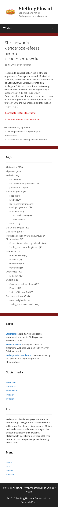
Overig (9, 279)
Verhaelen (18, 219)
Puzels (12, 287)
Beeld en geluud (14, 191)
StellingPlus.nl (35, 8)
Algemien (25, 127)
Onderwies (11, 271)
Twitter (10, 394)
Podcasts (14, 211)
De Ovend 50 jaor (15, 227)
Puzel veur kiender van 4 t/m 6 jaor (22, 119)
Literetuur (11, 251)
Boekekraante (16, 255)
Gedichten (14, 263)
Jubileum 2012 (16, 187)
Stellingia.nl (11, 333)
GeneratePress (29, 502)
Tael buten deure (15, 296)
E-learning (14, 275)
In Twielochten (20, 215)
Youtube (10, 398)
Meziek (13, 199)
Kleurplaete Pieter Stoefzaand (20, 112)
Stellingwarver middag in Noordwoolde (27, 139)
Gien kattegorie (14, 231)
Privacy (9, 470)
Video (12, 223)
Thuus (9, 462)
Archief (9, 175)
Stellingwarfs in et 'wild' (21, 304)
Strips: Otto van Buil (19, 292)
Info (8, 466)
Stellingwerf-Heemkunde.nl (19, 355)
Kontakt (10, 474)
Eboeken (13, 259)
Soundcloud (12, 390)
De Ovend (14, 179)
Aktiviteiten (13, 127)
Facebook (11, 382)
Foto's (12, 195)
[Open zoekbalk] (53, 28)
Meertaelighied (17, 300)
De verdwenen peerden (21, 183)
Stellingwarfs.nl (13, 344)
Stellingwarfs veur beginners (24, 247)
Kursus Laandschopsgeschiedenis (26, 243)
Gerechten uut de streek (22, 283)
